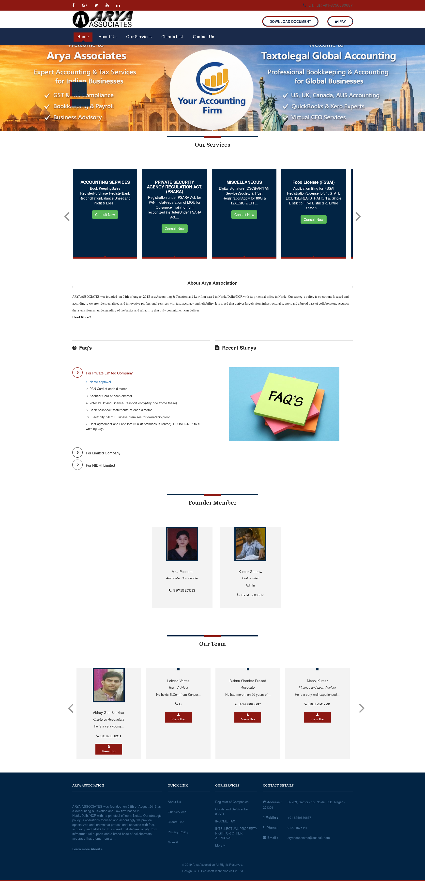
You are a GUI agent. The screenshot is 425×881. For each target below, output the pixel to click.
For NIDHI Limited (100, 465)
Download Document (290, 21)
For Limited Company (103, 452)
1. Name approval (98, 381)
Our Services (139, 37)
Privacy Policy (178, 832)
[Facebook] (75, 5)
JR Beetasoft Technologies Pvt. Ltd (220, 871)
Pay (342, 21)
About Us (107, 37)
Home (83, 37)
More (172, 842)
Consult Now (103, 228)
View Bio (108, 719)
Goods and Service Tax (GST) (232, 811)
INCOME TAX (225, 821)
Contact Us (203, 37)
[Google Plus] (85, 5)
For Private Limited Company (109, 372)
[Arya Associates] (102, 19)
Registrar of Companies (232, 801)
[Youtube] (108, 5)
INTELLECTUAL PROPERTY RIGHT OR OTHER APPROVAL (236, 833)
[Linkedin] (118, 5)
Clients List (172, 37)
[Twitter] (97, 5)
